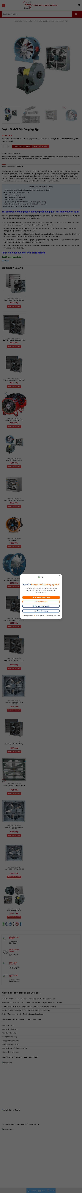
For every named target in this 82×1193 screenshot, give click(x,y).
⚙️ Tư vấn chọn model (41, 606)
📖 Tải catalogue (41, 602)
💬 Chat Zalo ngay (41, 611)
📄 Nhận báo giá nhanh (41, 597)
